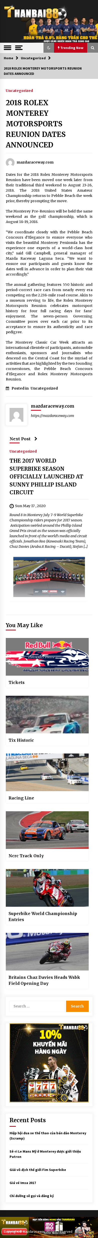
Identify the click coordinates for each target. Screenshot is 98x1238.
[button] (48, 48)
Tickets (17, 682)
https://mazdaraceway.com (52, 415)
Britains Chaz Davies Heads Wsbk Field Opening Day (44, 980)
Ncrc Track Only (26, 855)
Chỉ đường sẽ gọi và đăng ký (32, 1196)
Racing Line (21, 797)
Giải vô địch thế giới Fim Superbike (38, 1169)
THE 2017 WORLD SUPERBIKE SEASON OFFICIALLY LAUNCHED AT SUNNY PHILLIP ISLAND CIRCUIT (46, 476)
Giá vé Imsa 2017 (23, 1182)
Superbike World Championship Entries (43, 916)
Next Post (20, 438)
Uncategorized (19, 90)
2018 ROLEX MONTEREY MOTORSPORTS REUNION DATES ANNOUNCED (36, 123)
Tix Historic (21, 740)
